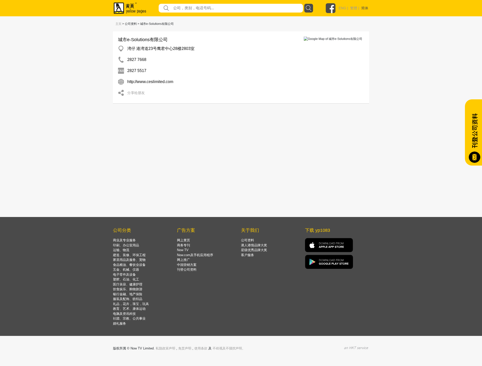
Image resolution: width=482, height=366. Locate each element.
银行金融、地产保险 (127, 294)
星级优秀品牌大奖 (254, 250)
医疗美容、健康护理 (127, 284)
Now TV (183, 250)
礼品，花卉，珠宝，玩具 (131, 304)
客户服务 (247, 255)
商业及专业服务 (124, 240)
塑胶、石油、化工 (126, 279)
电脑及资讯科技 (124, 314)
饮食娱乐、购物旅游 (127, 289)
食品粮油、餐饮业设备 (129, 265)
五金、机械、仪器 (126, 269)
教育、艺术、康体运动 (129, 309)
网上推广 (183, 260)
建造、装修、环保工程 (129, 255)
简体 (364, 8)
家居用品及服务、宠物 (129, 260)
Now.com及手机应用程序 (195, 255)
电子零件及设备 (124, 274)
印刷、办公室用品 (126, 245)
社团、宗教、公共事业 (129, 318)
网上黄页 (183, 240)
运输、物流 (121, 250)
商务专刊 (183, 245)
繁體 (353, 8)
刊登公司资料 (187, 269)
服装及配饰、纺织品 (127, 299)
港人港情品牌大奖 (254, 245)
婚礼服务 (119, 323)
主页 (118, 24)
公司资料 (247, 240)
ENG (342, 8)
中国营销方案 (187, 265)
